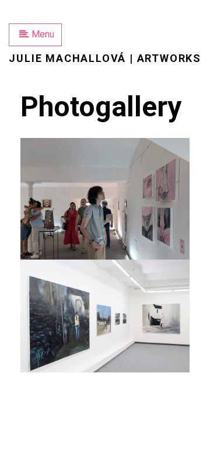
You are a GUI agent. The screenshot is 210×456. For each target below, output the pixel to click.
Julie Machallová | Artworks (105, 58)
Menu (43, 34)
